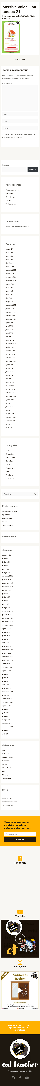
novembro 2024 (11, 316)
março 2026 (10, 266)
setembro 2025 (11, 280)
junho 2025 (9, 291)
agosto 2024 (10, 323)
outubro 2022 (10, 393)
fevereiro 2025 (11, 305)
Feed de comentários (9, 802)
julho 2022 (9, 403)
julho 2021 (9, 424)
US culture (9, 475)
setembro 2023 (11, 361)
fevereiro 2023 (11, 386)
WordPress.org (7, 805)
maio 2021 (9, 428)
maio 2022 (9, 410)
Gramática (9, 461)
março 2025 (10, 302)
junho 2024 (9, 329)
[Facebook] (20, 858)
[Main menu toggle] (36, 4)
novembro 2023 (11, 354)
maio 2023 (9, 375)
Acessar (5, 795)
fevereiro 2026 (11, 270)
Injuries (8, 200)
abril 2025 (9, 298)
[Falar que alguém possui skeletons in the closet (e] (20, 990)
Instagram (20, 966)
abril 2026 (9, 263)
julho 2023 (9, 368)
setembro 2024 (11, 319)
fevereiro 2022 (11, 417)
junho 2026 (9, 256)
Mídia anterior (20, 59)
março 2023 (10, 382)
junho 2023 (9, 372)
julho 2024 (9, 326)
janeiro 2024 (10, 347)
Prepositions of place (13, 190)
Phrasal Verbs (10, 468)
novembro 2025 (11, 277)
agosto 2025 (10, 284)
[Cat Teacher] (4, 4)
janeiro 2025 (10, 308)
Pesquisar (5, 165)
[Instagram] (20, 962)
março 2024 (10, 340)
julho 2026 (9, 252)
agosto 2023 (10, 365)
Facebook (20, 862)
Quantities (9, 193)
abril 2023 (9, 379)
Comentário (7, 84)
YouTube (20, 916)
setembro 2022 (11, 396)
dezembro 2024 (11, 312)
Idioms (8, 464)
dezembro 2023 (11, 351)
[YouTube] (20, 912)
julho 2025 (9, 287)
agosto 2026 (10, 249)
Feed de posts (7, 798)
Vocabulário (10, 478)
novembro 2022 (11, 389)
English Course (11, 457)
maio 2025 (9, 294)
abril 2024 (9, 337)
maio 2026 (9, 259)
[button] (31, 4)
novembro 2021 (11, 421)
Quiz (7, 471)
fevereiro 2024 (11, 344)
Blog (7, 450)
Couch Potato (10, 197)
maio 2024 (9, 333)
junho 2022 (9, 407)
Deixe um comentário (9, 16)
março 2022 (10, 414)
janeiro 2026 (10, 273)
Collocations (10, 454)
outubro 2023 (10, 358)
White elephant (11, 204)
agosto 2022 (10, 400)
